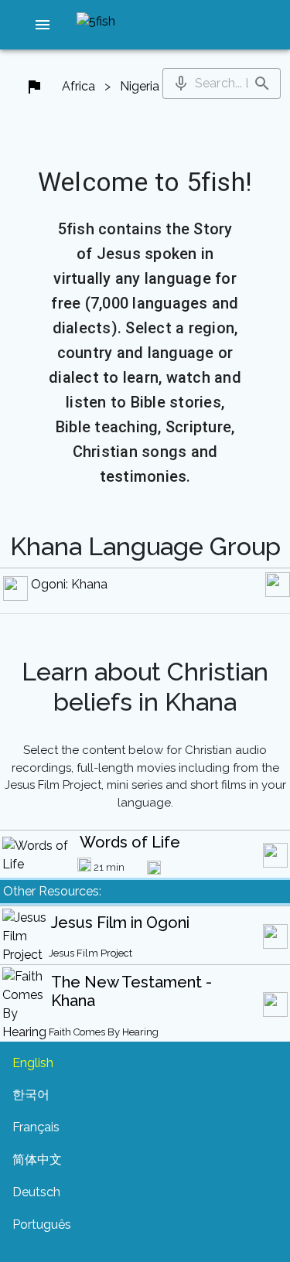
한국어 (30, 1094)
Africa (78, 86)
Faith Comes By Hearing (104, 1032)
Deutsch (36, 1192)
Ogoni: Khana (69, 584)
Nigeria (139, 86)
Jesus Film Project (90, 953)
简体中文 (37, 1159)
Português (41, 1224)
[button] (42, 24)
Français (36, 1127)
